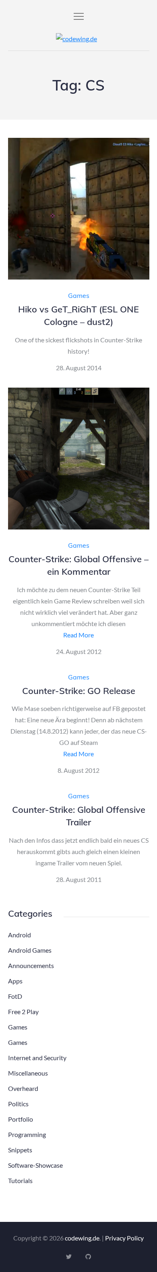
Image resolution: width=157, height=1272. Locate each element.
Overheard (23, 1088)
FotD (15, 996)
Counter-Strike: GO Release (78, 690)
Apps (15, 981)
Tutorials (20, 1180)
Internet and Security (37, 1057)
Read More (78, 635)
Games (78, 295)
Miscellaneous (28, 1073)
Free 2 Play (23, 1011)
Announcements (31, 965)
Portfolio (20, 1119)
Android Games (30, 950)
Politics (18, 1103)
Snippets (20, 1150)
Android (19, 935)
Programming (27, 1134)
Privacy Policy (124, 1238)
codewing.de (82, 1238)
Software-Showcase (35, 1165)
